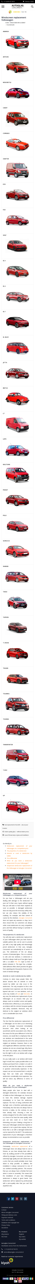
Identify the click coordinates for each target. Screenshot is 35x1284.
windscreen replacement (20, 1146)
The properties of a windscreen (16, 851)
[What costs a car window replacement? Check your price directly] (18, 7)
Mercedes (27, 994)
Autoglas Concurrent (25, 918)
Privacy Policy (5, 1225)
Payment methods (7, 1217)
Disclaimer (4, 1228)
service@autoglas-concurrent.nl (14, 1252)
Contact (3, 1210)
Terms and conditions (8, 1220)
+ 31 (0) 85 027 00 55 (9, 1)
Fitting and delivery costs (9, 1215)
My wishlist (22, 1239)
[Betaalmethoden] (5, 1278)
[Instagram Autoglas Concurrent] (25, 1198)
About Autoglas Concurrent (10, 1212)
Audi (18, 994)
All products (5, 1234)
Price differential (12, 858)
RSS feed (4, 1237)
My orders (22, 1237)
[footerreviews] (17, 1261)
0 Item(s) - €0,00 (29, 1)
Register (21, 1234)
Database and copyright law (10, 1222)
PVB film (17, 962)
